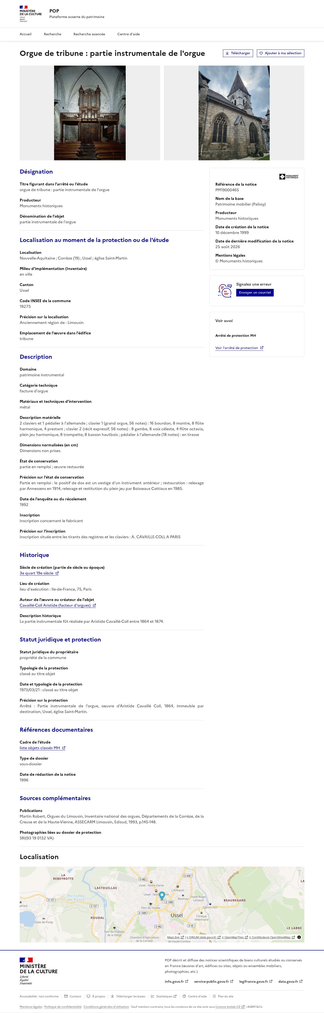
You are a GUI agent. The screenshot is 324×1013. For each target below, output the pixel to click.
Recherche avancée (89, 34)
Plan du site (225, 996)
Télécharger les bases (130, 996)
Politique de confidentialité (63, 1007)
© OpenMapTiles (233, 937)
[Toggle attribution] (299, 937)
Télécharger (240, 53)
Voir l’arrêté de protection (236, 347)
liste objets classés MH (40, 748)
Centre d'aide (128, 34)
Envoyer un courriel (255, 292)
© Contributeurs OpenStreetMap (270, 937)
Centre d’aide (197, 996)
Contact (75, 996)
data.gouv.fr (288, 981)
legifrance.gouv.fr (253, 981)
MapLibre (173, 937)
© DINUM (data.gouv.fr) (201, 937)
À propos (98, 996)
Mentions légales (31, 1007)
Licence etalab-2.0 (228, 1007)
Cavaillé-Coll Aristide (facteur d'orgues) (55, 605)
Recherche (52, 34)
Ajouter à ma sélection (283, 53)
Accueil (26, 34)
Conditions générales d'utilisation (106, 1007)
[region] (162, 904)
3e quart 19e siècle (36, 573)
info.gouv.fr (174, 981)
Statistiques (164, 996)
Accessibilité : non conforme (39, 996)
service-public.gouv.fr (211, 981)
